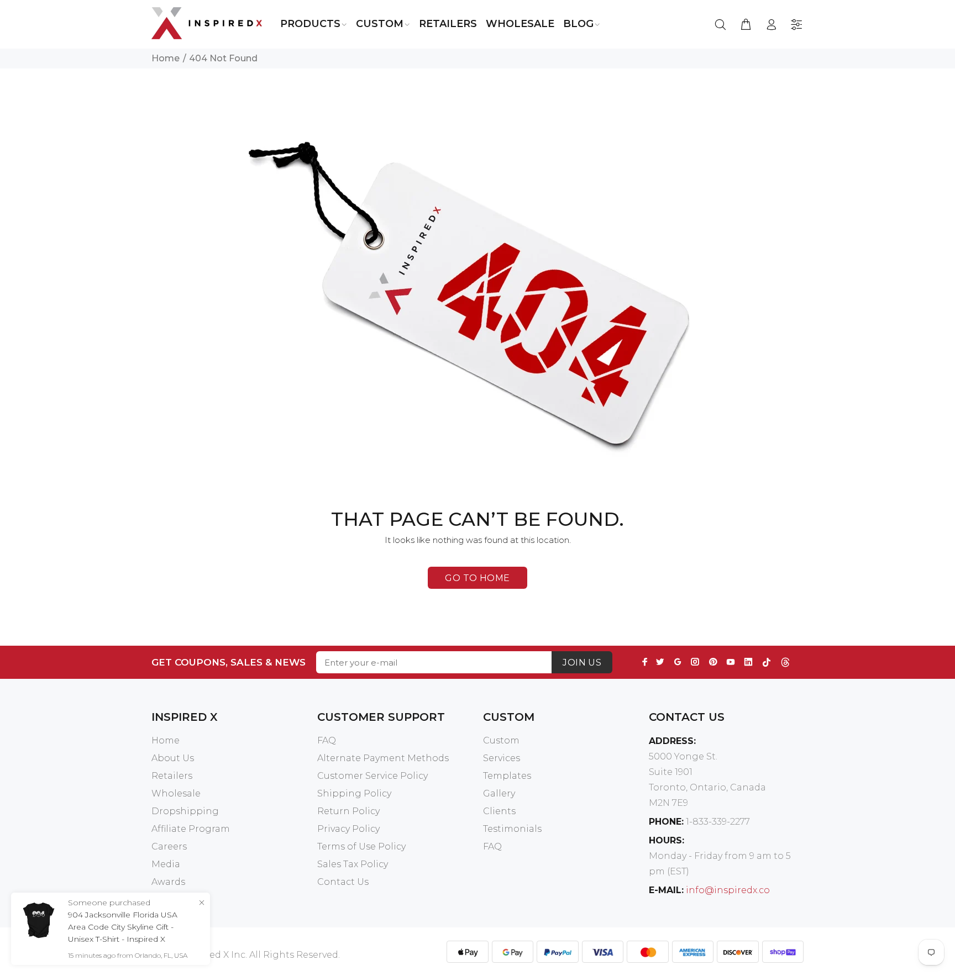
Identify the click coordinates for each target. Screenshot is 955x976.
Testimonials (512, 829)
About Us (172, 758)
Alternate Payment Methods (383, 758)
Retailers (171, 776)
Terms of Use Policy (361, 846)
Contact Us (343, 882)
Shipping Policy (354, 793)
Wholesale (176, 793)
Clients (499, 811)
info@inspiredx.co (728, 890)
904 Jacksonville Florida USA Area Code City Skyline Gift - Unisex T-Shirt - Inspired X (122, 927)
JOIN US (582, 662)
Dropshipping (185, 811)
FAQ (326, 740)
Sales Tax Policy (352, 864)
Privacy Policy (348, 829)
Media (165, 864)
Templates (507, 776)
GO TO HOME (477, 578)
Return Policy (348, 811)
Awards (168, 882)
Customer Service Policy (372, 776)
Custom (501, 740)
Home (165, 58)
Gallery (499, 793)
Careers (169, 846)
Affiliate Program (190, 829)
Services (501, 758)
